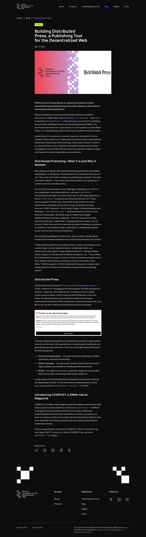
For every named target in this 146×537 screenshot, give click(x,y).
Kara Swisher (85, 192)
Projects (73, 6)
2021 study (47, 198)
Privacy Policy (22, 527)
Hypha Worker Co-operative (75, 118)
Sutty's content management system (79, 285)
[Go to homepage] (25, 6)
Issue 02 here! (81, 407)
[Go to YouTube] (127, 499)
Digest (116, 6)
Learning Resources (91, 6)
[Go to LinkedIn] (119, 499)
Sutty (96, 118)
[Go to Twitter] (111, 499)
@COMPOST (40, 435)
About (61, 6)
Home (19, 18)
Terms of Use (37, 527)
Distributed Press (52, 121)
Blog (107, 6)
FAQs (126, 6)
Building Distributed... (43, 18)
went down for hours (55, 211)
